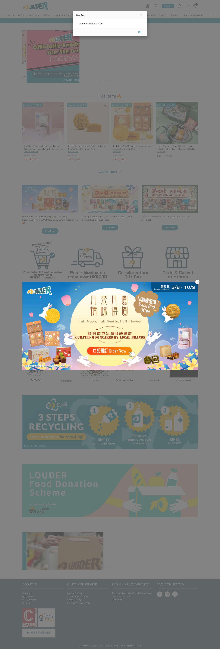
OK (139, 32)
